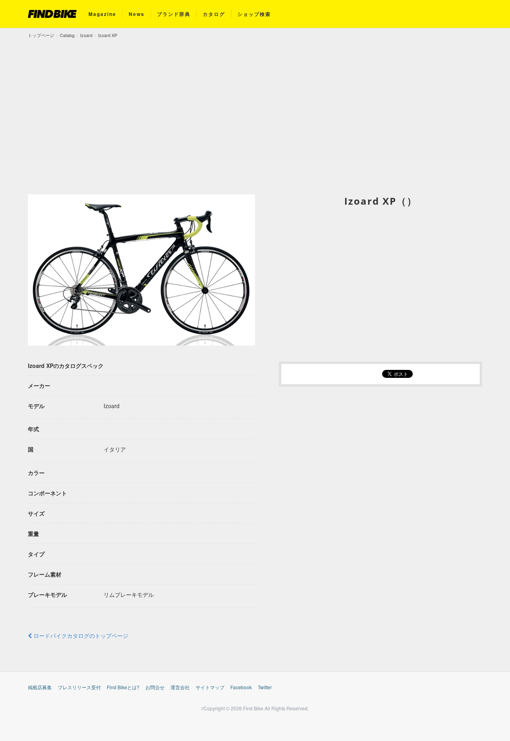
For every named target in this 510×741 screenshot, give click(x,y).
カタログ (214, 14)
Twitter (265, 687)
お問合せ (155, 687)
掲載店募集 (40, 687)
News (137, 14)
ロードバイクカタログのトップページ (80, 635)
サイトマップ (210, 687)
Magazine (102, 14)
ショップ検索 (254, 14)
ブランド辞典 (173, 14)
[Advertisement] (255, 98)
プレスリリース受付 (79, 687)
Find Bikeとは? (123, 687)
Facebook (241, 687)
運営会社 (180, 687)
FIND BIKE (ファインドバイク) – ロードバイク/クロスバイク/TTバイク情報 (52, 14)
